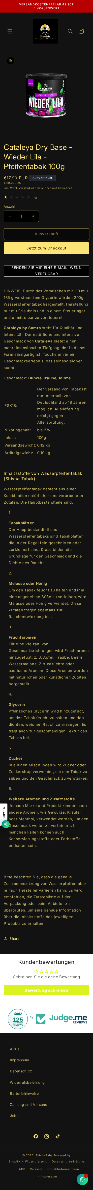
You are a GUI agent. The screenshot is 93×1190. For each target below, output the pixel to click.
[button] (9, 31)
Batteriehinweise (24, 1093)
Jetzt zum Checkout (46, 248)
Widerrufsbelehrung (27, 1082)
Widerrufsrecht (36, 1161)
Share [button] (14, 938)
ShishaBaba (44, 1155)
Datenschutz (21, 1071)
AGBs (14, 1049)
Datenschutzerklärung (68, 1161)
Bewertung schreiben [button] (46, 990)
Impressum (19, 1060)
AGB (22, 1169)
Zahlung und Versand (28, 1104)
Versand (24, 187)
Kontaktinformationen (63, 1169)
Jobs (14, 1115)
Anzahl (9, 206)
